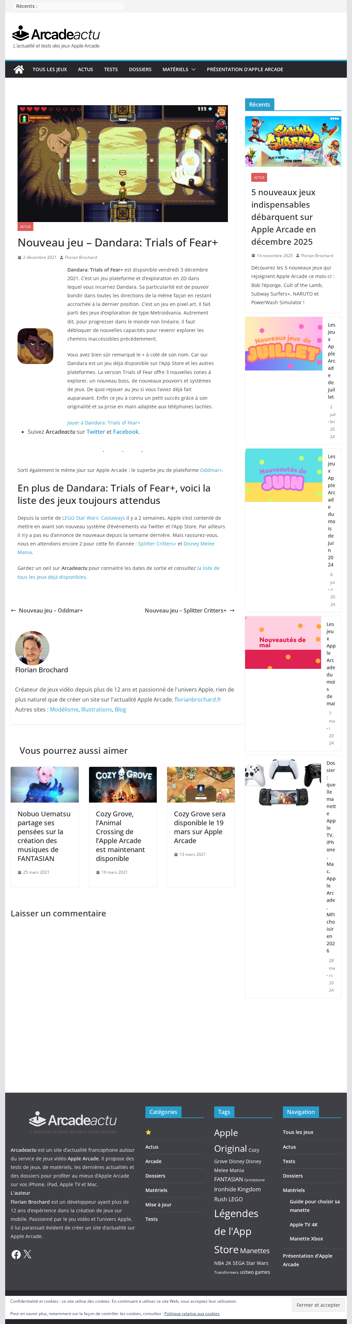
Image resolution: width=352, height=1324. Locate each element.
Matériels (175, 69)
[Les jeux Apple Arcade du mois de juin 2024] (283, 530)
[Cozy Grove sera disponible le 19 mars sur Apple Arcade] (201, 771)
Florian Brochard (81, 257)
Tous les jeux (50, 69)
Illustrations (96, 709)
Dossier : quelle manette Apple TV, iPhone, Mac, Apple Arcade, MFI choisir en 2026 (331, 857)
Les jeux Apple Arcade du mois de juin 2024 (332, 510)
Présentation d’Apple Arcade (245, 69)
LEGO (236, 1199)
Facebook (126, 431)
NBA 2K (222, 1263)
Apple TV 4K (304, 1224)
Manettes (255, 1250)
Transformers (226, 1272)
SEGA (239, 1263)
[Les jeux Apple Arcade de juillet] (283, 380)
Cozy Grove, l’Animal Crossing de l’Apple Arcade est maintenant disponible (120, 836)
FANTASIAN (228, 1179)
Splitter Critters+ (157, 543)
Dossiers (140, 69)
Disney (236, 1161)
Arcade (153, 1161)
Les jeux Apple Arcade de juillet (332, 360)
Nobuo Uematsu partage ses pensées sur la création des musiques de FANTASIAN (44, 836)
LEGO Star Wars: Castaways (93, 518)
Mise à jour (158, 1204)
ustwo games (255, 1272)
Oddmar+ (211, 470)
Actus (85, 69)
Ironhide (225, 1189)
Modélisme (64, 709)
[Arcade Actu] (19, 69)
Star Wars (257, 1263)
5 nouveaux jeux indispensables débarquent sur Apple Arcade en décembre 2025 (283, 216)
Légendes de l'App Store (236, 1231)
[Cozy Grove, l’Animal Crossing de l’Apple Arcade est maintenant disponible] (123, 771)
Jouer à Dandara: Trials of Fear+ (103, 422)
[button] (192, 69)
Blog (120, 709)
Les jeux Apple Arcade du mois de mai (331, 664)
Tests (111, 69)
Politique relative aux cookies (192, 1313)
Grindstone (254, 1180)
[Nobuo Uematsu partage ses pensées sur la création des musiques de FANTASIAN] (44, 771)
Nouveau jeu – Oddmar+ (51, 610)
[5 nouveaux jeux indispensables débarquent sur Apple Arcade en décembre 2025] (293, 141)
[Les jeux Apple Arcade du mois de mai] (283, 683)
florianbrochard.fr (198, 699)
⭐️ (148, 1132)
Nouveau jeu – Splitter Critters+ (186, 610)
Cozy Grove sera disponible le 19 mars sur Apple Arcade (200, 827)
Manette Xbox (306, 1238)
